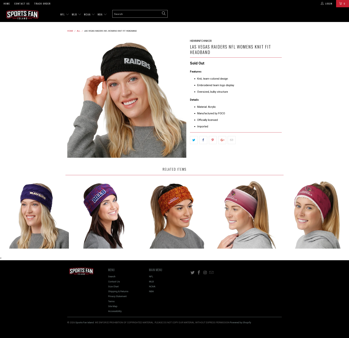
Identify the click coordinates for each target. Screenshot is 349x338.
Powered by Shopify (240, 322)
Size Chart (113, 286)
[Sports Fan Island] (30, 14)
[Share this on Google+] (222, 140)
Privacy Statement (117, 296)
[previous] (73, 98)
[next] (179, 98)
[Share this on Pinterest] (213, 140)
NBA (101, 14)
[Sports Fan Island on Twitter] (192, 272)
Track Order (42, 3)
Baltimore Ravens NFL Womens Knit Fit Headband (35, 215)
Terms (111, 301)
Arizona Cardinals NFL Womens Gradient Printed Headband (244, 215)
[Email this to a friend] (232, 140)
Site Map (112, 306)
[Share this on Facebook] (203, 140)
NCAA (88, 14)
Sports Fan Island (84, 322)
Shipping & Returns (118, 291)
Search (111, 276)
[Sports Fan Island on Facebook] (199, 272)
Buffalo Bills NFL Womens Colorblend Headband (105, 215)
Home (7, 3)
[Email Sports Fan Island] (211, 272)
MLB (75, 14)
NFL (63, 14)
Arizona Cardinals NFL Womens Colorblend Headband (174, 215)
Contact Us (22, 3)
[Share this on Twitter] (194, 140)
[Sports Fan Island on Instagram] (205, 272)
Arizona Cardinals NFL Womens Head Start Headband (314, 215)
